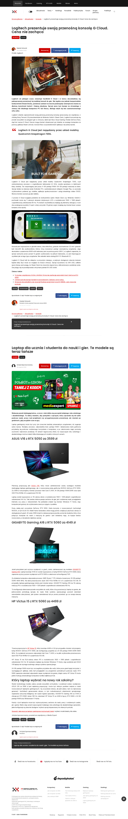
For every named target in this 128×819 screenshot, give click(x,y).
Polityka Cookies (71, 815)
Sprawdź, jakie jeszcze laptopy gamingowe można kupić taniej (33, 711)
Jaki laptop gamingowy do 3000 (90, 796)
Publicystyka (78, 11)
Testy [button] (49, 11)
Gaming (39, 3)
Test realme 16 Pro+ (70, 795)
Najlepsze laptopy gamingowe (88, 792)
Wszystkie (18, 3)
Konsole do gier (24, 288)
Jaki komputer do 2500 (53, 791)
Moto (76, 3)
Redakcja (52, 815)
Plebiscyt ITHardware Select (107, 815)
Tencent (40, 288)
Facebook (22, 305)
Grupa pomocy (96, 11)
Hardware (28, 3)
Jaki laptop (31, 719)
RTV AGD (49, 3)
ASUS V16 (35, 486)
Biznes (68, 3)
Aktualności (40, 11)
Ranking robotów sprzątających (105, 797)
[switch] (30, 12)
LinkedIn (28, 305)
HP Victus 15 (31, 648)
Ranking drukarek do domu (108, 793)
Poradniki (67, 11)
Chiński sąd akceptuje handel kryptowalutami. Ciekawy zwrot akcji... (39, 280)
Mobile (59, 3)
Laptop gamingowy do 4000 (89, 801)
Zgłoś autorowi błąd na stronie (29, 309)
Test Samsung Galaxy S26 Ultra (72, 792)
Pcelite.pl (107, 11)
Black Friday (92, 815)
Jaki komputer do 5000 (53, 793)
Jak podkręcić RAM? (53, 796)
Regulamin (61, 815)
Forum (87, 11)
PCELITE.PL (82, 815)
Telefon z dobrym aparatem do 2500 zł (71, 799)
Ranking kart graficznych (108, 791)
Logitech (32, 288)
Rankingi (58, 11)
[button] (114, 12)
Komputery (16, 719)
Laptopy (23, 719)
